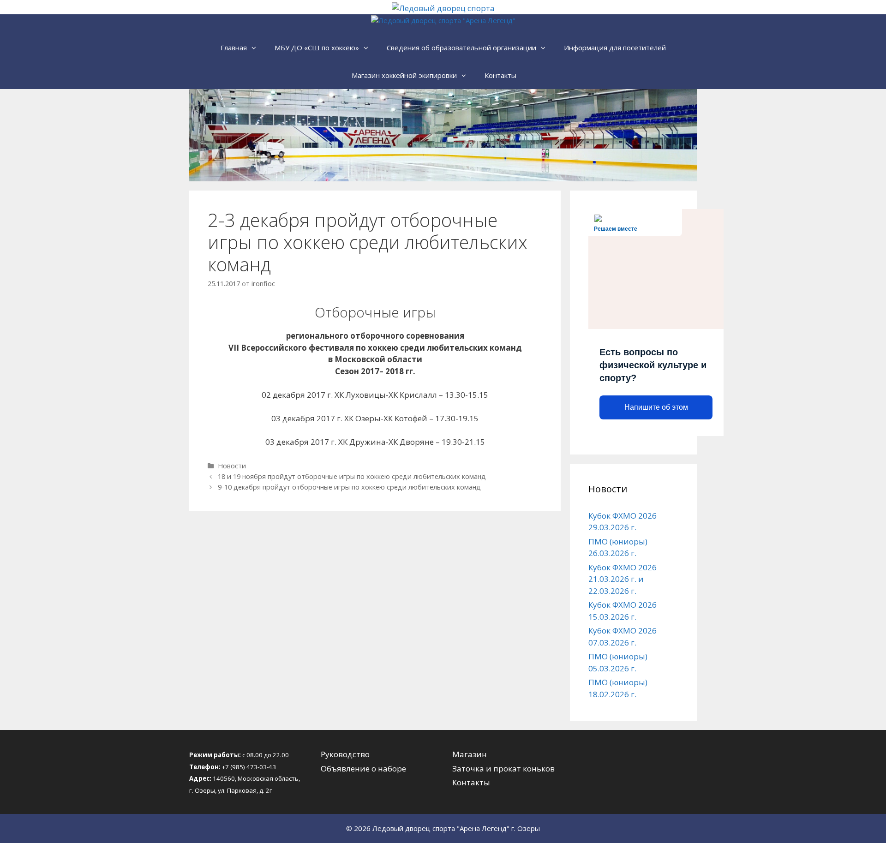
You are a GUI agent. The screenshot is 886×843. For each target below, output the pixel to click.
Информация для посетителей (615, 47)
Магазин (469, 754)
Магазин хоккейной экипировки (404, 75)
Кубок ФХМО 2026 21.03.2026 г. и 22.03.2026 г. (622, 579)
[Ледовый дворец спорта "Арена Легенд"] (443, 20)
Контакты (500, 75)
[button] (256, 47)
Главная (234, 47)
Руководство (345, 754)
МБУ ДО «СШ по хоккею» (317, 47)
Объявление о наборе (363, 768)
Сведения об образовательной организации (461, 47)
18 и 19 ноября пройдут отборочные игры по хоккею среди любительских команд (352, 476)
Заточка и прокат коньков (503, 768)
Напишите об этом (656, 407)
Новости (232, 465)
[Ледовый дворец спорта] (443, 8)
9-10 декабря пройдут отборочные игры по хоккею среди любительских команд (349, 487)
